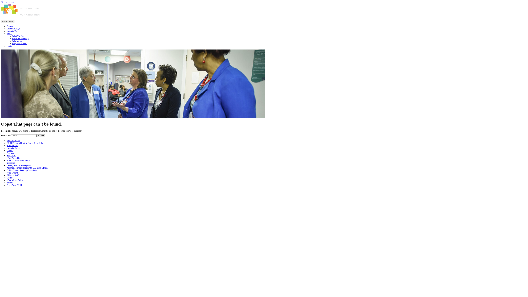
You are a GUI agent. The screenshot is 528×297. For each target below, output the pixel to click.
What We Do (18, 36)
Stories (10, 178)
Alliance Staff (13, 175)
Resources (11, 155)
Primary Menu (7, 21)
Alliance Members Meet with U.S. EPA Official (27, 168)
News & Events (13, 31)
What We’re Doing (20, 38)
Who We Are (18, 41)
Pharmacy (11, 153)
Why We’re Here (19, 43)
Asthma (10, 26)
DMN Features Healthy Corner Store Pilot (25, 143)
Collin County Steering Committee (22, 170)
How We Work (13, 140)
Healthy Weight (13, 29)
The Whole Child (14, 185)
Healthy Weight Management (19, 165)
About (9, 33)
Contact (10, 46)
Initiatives (11, 163)
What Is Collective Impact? (18, 160)
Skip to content (7, 2)
